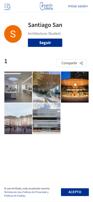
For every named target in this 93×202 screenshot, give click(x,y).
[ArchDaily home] (46, 6)
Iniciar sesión (78, 6)
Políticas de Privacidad (34, 192)
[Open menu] (6, 6)
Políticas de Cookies (14, 196)
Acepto (74, 192)
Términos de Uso (12, 192)
